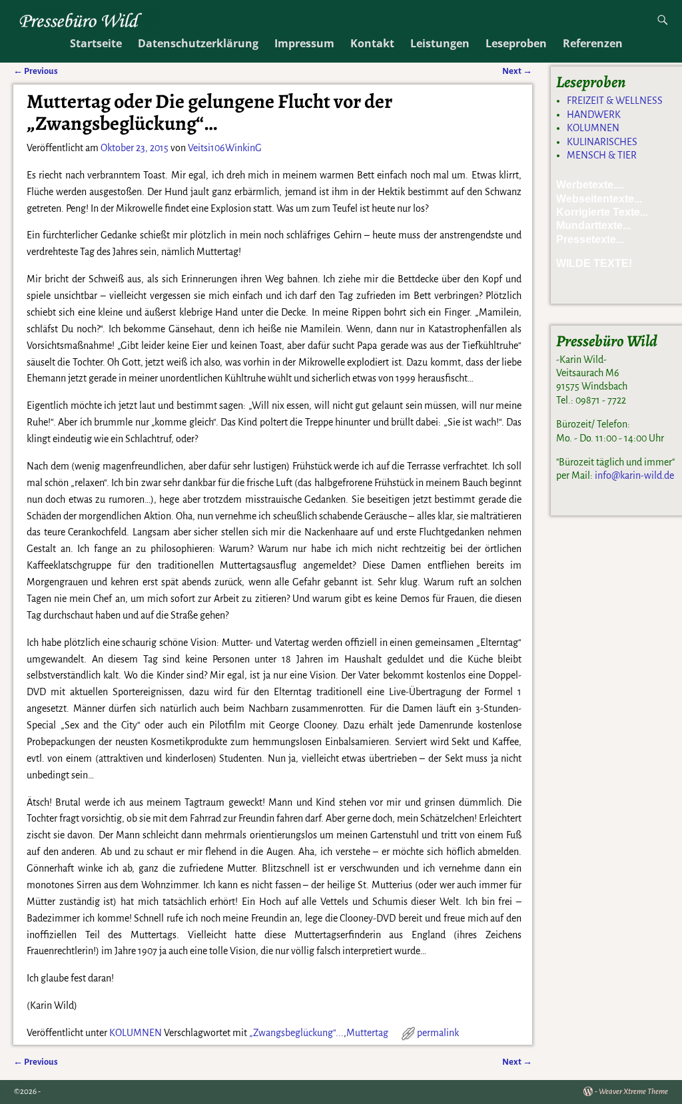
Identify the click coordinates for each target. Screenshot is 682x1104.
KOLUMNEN (135, 1032)
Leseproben (516, 43)
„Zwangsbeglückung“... (296, 1032)
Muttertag (367, 1032)
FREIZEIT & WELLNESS (615, 100)
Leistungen (440, 43)
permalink (438, 1032)
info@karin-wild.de (634, 475)
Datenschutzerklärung (198, 43)
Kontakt (372, 43)
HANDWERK (594, 114)
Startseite (96, 43)
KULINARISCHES (602, 142)
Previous (35, 1062)
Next (517, 1062)
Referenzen (593, 43)
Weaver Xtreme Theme (633, 1091)
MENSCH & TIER (602, 155)
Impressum (304, 43)
